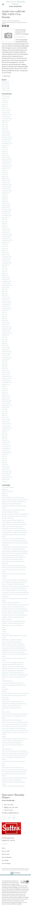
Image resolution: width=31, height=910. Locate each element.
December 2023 (7, 160)
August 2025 (6, 121)
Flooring (4, 576)
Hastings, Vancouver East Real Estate (13, 613)
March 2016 (5, 345)
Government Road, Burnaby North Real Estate (15, 592)
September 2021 (7, 215)
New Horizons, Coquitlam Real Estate (13, 662)
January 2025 (6, 135)
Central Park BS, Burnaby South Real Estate (15, 532)
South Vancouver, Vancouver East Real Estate (15, 730)
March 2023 (5, 178)
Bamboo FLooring (7, 491)
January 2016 (5, 349)
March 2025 (5, 131)
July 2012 (4, 432)
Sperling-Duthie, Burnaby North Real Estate (15, 732)
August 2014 (5, 384)
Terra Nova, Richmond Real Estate (12, 743)
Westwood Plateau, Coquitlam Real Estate (14, 778)
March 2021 (5, 228)
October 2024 (6, 141)
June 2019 (5, 269)
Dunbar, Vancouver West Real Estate (12, 555)
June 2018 (5, 289)
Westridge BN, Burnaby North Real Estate (14, 771)
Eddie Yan (5, 563)
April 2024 (5, 153)
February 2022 (6, 205)
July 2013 (4, 409)
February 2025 (6, 133)
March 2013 (5, 417)
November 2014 (6, 378)
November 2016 (6, 329)
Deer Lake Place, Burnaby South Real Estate (15, 551)
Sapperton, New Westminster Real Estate (14, 703)
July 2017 (4, 312)
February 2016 (6, 347)
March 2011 (5, 465)
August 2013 (5, 407)
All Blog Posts (6, 82)
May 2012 (4, 436)
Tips (3, 747)
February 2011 (6, 467)
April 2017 (4, 318)
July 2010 (4, 481)
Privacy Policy (6, 870)
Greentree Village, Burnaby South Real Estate (15, 605)
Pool (3, 679)
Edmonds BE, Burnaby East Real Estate (13, 565)
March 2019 (5, 275)
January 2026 (6, 112)
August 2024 (6, 145)
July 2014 (4, 386)
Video (3, 763)
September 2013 (7, 405)
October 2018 (6, 283)
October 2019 (6, 261)
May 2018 (4, 292)
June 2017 (5, 314)
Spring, (4, 736)
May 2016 (4, 341)
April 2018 (4, 294)
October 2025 (6, 116)
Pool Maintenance (7, 681)
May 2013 (4, 413)
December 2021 (6, 209)
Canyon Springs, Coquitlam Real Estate (13, 522)
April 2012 (4, 438)
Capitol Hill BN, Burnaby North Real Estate (14, 524)
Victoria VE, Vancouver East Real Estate (13, 761)
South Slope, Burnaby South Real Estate (14, 728)
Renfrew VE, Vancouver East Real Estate (14, 695)
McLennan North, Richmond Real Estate (13, 646)
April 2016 (4, 343)
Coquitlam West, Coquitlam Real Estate (13, 549)
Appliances (5, 489)
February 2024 (6, 158)
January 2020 (6, 254)
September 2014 (7, 382)
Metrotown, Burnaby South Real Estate (13, 648)
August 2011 (5, 454)
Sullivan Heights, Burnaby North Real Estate (15, 739)
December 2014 (6, 376)
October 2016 (6, 331)
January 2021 (5, 232)
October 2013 (6, 403)
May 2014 (5, 390)
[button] (4, 818)
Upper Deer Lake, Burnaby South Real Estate (15, 753)
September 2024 (7, 143)
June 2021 (5, 222)
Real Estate (5, 689)
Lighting (4, 629)
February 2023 (6, 180)
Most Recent (6, 96)
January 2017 (5, 325)
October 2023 (6, 164)
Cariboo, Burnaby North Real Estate (12, 526)
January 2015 (5, 374)
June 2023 (5, 172)
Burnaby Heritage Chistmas (10, 512)
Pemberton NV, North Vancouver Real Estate (15, 675)
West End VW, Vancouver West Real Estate (14, 769)
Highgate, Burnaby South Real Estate (13, 617)
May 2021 (4, 224)
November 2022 (7, 186)
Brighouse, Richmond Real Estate (11, 504)
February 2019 (6, 277)
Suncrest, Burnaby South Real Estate (13, 741)
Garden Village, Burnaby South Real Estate (14, 590)
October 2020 (6, 238)
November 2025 (7, 114)
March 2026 (5, 108)
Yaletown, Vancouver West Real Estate (13, 786)
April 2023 (5, 176)
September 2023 (7, 166)
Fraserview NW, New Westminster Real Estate (15, 586)
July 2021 (4, 219)
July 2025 (4, 123)
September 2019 (7, 263)
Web (3, 765)
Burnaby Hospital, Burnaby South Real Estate (15, 514)
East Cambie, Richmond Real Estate (12, 559)
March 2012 (5, 440)
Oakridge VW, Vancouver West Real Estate (14, 668)
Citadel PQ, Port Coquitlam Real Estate (13, 539)
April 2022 (5, 201)
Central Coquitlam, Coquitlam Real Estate (14, 530)
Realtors (4, 691)
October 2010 (6, 475)
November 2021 (6, 211)
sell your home (6, 712)
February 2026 (6, 110)
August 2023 (5, 168)
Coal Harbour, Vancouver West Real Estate (14, 541)
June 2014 (5, 388)
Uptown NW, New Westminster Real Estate (14, 755)
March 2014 (5, 395)
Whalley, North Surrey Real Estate (12, 780)
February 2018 (6, 298)
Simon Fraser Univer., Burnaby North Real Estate (14, 23)
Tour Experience (6, 749)
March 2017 (5, 320)
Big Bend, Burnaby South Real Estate (13, 497)
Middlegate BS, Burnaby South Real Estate (14, 650)
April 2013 (4, 415)
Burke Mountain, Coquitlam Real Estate (13, 510)
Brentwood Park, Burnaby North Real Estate (15, 499)
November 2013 (6, 401)
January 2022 (6, 207)
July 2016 (4, 337)
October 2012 (6, 426)
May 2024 (5, 151)
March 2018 (5, 296)
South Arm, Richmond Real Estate (12, 720)
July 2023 (4, 170)
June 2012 (5, 434)
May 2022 (5, 199)
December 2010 (6, 471)
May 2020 (5, 248)
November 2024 (7, 139)
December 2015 (6, 351)
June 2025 (5, 125)
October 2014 (6, 380)
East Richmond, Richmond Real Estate (13, 561)
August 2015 (5, 360)
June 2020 (5, 246)
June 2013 (5, 411)
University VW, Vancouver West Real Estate (14, 751)
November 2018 (6, 281)
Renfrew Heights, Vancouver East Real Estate (15, 693)
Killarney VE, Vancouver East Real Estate (13, 621)
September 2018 (7, 285)
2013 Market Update (8, 487)
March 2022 (5, 203)
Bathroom (5, 495)
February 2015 (6, 372)
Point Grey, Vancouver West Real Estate (13, 677)
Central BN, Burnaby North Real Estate (13, 528)
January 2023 (6, 182)
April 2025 (5, 129)
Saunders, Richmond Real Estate (11, 705)
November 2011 (6, 448)
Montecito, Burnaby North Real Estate (13, 652)
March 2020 (5, 252)
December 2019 (6, 257)
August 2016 (5, 335)
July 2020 (5, 244)
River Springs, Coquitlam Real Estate (12, 701)
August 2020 (6, 242)
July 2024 (5, 147)
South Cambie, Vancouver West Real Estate (15, 722)
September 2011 (7, 452)
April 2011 (4, 463)
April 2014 (5, 393)
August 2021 (5, 217)
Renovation (5, 697)
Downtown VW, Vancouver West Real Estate (15, 553)
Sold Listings (5, 90)
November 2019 (6, 259)
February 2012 (6, 442)
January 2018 (5, 300)
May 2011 (4, 461)
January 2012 (5, 444)
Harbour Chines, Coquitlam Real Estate (13, 607)
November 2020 (7, 236)
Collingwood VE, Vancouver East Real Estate (15, 547)
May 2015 (4, 366)
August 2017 (5, 310)
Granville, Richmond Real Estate (11, 602)
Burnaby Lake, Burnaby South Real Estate (14, 516)
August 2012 (5, 430)
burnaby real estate (7, 518)
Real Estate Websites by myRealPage (19, 870)
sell (3, 710)
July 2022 (4, 195)
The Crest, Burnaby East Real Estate (12, 745)
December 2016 (6, 327)
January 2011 (5, 469)
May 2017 (4, 316)
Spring (4, 734)
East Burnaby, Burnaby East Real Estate (13, 557)
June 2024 (5, 149)
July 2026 (4, 100)
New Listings (5, 86)
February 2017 (6, 322)
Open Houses (6, 88)
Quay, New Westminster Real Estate (12, 683)
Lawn (3, 627)
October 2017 (6, 306)
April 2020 (5, 250)
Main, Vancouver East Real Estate (11, 642)
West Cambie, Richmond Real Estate (12, 767)
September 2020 (7, 240)
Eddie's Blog (5, 84)
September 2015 (7, 358)
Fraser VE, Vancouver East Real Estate (13, 584)
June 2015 (5, 364)
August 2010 (5, 479)
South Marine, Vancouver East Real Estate (14, 726)
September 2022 (7, 191)
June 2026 (5, 102)
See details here (20, 37)
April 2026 (5, 106)
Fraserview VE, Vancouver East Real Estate (14, 588)
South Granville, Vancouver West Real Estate (15, 724)
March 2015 (5, 370)
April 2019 (4, 273)
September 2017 (7, 308)
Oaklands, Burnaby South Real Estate (13, 666)
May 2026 (5, 104)
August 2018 (5, 287)
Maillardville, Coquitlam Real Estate (12, 640)
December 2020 (7, 234)
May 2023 (5, 174)
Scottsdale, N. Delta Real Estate (11, 708)
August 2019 (5, 265)
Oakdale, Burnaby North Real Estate (12, 664)
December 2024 (7, 137)
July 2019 (4, 267)
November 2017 (6, 304)
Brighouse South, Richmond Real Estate (13, 501)
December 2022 (7, 184)
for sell (4, 578)
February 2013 (6, 419)
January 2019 (5, 279)
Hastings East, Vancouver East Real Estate (14, 609)
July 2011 (4, 456)
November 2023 (6, 162)
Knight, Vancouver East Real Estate (12, 625)
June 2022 (5, 197)
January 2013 (5, 421)
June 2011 (4, 459)
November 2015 (6, 353)
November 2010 (6, 473)
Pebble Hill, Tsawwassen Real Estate (12, 673)
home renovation (7, 619)
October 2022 (6, 188)
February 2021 (6, 230)
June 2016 (5, 339)
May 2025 (5, 127)
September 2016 (7, 333)
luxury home (5, 633)
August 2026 (5, 98)
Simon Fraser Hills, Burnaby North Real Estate (15, 714)
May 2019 (4, 271)
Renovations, (6, 699)
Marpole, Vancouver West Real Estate (13, 644)
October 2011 (6, 450)
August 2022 (6, 193)
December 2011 (6, 446)
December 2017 (6, 302)
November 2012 (6, 423)
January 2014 (6, 399)
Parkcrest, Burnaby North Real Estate (13, 670)
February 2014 (6, 397)
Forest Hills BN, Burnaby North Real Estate (14, 582)
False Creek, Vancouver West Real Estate (14, 574)
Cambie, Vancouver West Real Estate (13, 520)
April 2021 (4, 226)
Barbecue (5, 493)
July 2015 (4, 362)
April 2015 (4, 368)
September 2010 (7, 477)
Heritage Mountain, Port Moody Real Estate (15, 615)
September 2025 (7, 118)
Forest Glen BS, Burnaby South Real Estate (15, 580)
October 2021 (6, 213)
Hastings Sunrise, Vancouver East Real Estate (15, 611)
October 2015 (6, 355)
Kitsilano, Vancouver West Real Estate (13, 623)
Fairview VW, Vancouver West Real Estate (14, 567)
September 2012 (7, 428)
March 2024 (5, 156)
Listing (4, 631)
